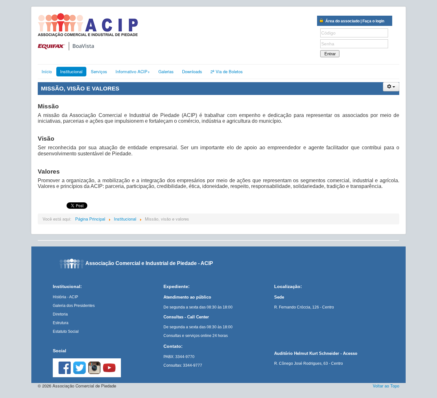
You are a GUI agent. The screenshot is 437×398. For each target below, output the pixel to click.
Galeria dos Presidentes (74, 305)
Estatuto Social (66, 331)
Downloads (192, 71)
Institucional (71, 71)
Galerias (166, 71)
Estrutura (60, 323)
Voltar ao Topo (386, 386)
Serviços (99, 71)
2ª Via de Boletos (227, 71)
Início (47, 71)
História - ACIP (65, 297)
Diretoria (60, 314)
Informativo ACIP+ (132, 71)
